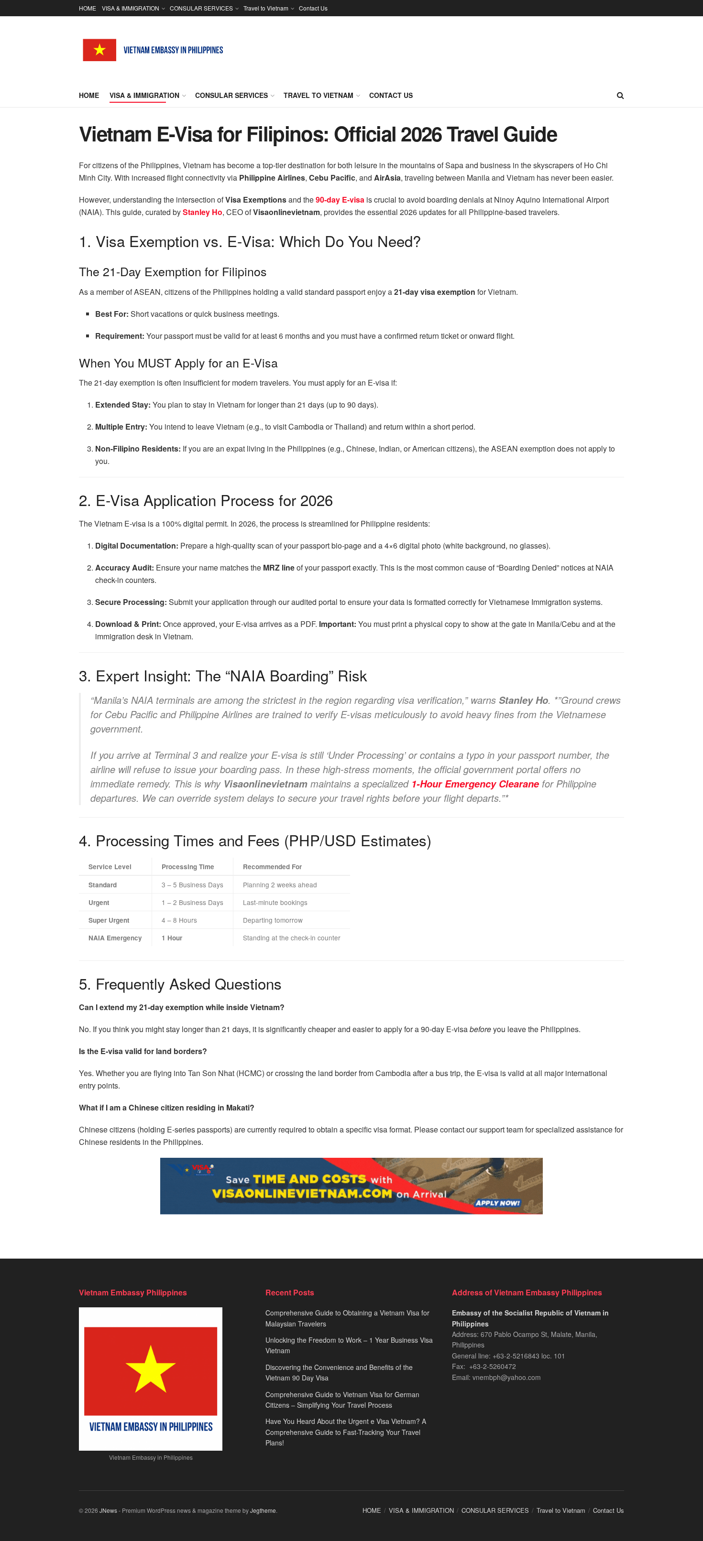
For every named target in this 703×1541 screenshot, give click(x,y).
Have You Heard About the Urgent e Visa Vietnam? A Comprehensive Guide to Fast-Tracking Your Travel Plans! (345, 1431)
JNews (108, 1510)
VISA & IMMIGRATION (130, 8)
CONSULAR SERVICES (201, 8)
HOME (87, 8)
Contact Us (313, 8)
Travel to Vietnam (265, 8)
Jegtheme (263, 1510)
